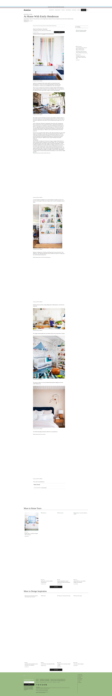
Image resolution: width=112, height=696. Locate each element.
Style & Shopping (80, 678)
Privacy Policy (44, 34)
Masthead (37, 682)
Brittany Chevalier (37, 484)
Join (29, 684)
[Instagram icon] (38, 684)
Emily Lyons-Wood (84, 52)
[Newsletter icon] (36, 684)
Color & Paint (59, 662)
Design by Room (80, 674)
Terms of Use (59, 33)
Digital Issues (79, 682)
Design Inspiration (26, 14)
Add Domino (25, 21)
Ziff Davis (41, 689)
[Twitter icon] (44, 684)
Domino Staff (26, 536)
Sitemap (58, 682)
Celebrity (59, 579)
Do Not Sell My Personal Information (40, 692)
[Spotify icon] (46, 684)
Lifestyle (79, 681)
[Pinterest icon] (40, 684)
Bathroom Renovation (79, 46)
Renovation (79, 677)
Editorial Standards (44, 487)
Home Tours (30, 14)
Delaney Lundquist (80, 51)
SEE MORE (56, 669)
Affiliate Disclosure (43, 682)
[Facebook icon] (42, 684)
